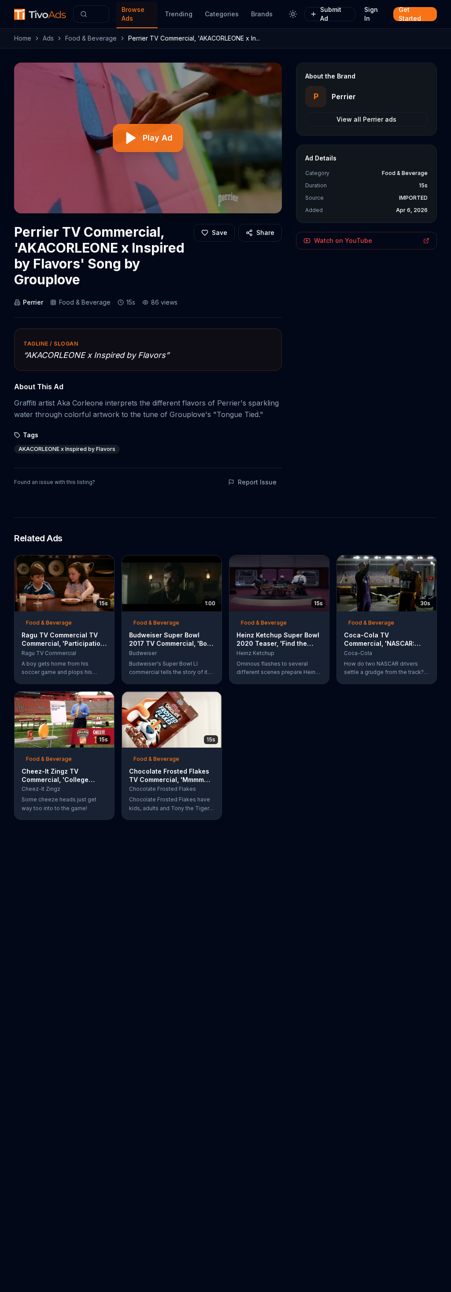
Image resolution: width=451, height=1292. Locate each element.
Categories (222, 14)
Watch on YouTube (343, 240)
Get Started (410, 14)
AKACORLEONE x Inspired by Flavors (66, 449)
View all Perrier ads (366, 119)
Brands (262, 14)
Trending (178, 14)
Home (22, 38)
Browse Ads (133, 14)
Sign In (371, 14)
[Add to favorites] (91, 564)
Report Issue (257, 482)
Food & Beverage (91, 38)
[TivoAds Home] (40, 14)
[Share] (105, 564)
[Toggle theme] (293, 14)
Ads (48, 38)
